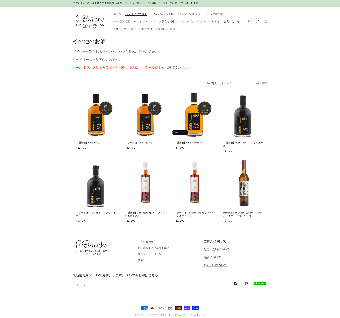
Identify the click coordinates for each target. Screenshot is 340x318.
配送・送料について (216, 249)
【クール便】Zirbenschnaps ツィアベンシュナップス (194, 214)
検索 (140, 260)
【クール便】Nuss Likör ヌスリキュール (96, 214)
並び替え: (212, 83)
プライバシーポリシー (151, 254)
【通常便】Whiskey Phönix (188, 142)
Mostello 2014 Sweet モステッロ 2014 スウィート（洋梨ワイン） (242, 214)
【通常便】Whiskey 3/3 (88, 142)
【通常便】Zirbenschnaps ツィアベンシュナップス (145, 214)
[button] (137, 14)
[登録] (132, 285)
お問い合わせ (146, 241)
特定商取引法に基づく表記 (153, 248)
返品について (212, 257)
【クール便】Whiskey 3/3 (138, 142)
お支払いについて (215, 265)
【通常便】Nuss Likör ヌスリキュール (243, 144)
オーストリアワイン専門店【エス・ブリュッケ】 (164, 315)
